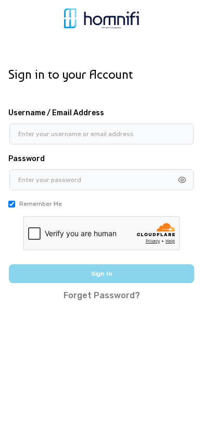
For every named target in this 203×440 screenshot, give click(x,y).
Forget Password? (102, 295)
